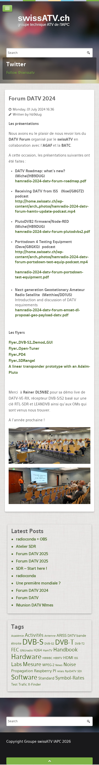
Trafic (23, 684)
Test (14, 684)
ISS (76, 658)
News (58, 665)
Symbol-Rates (69, 678)
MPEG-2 (48, 665)
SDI (79, 671)
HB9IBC (47, 658)
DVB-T (64, 642)
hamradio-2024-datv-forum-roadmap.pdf (50, 181)
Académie (17, 636)
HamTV (47, 650)
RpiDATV (70, 671)
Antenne (50, 636)
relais (60, 671)
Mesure (32, 664)
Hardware (26, 657)
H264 (38, 650)
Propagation (22, 671)
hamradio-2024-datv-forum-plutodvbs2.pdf (52, 232)
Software (24, 677)
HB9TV (57, 658)
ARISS (62, 635)
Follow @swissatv (20, 73)
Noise (69, 664)
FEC (15, 649)
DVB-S (32, 642)
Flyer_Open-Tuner (24, 348)
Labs (16, 664)
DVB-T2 (80, 643)
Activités (34, 635)
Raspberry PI (45, 671)
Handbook (65, 650)
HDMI (68, 657)
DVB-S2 (49, 643)
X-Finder (34, 684)
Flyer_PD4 (17, 355)
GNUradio (26, 650)
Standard (46, 678)
